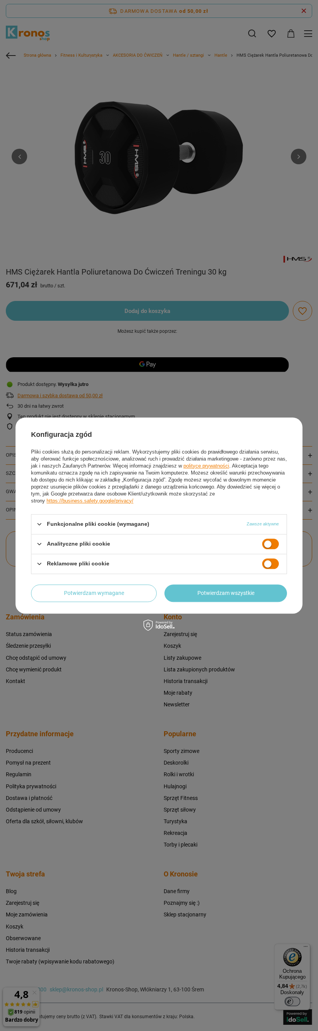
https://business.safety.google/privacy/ (90, 501)
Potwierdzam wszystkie (225, 593)
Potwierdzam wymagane (94, 593)
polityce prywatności (206, 466)
